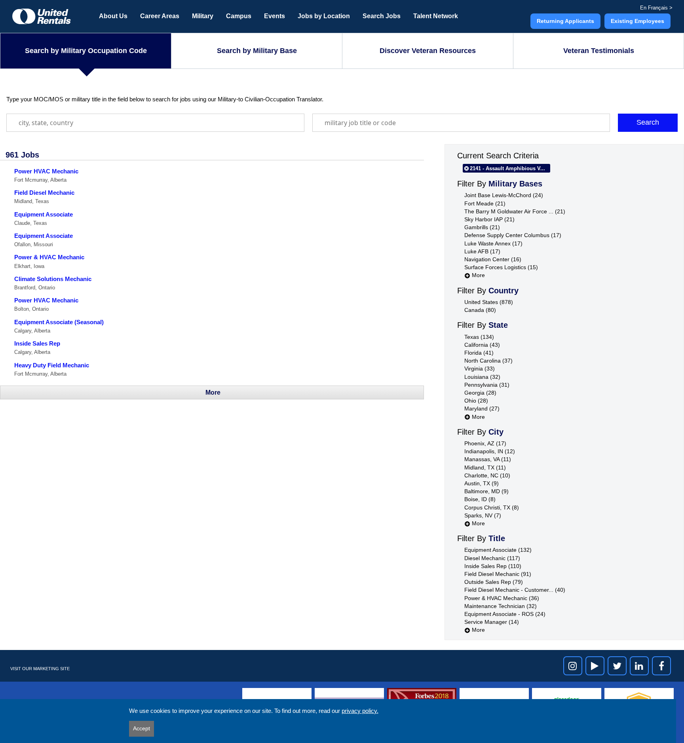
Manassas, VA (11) (487, 459)
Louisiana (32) (482, 377)
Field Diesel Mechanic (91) (497, 574)
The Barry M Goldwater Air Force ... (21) (514, 211)
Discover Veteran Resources (428, 51)
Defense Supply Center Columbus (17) (512, 235)
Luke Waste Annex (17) (493, 243)
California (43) (482, 345)
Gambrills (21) (482, 227)
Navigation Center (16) (492, 259)
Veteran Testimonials (598, 51)
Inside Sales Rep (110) (492, 566)
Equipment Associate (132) (498, 550)
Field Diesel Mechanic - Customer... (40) (514, 590)
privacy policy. (360, 710)
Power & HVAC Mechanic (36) (501, 598)
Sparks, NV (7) (482, 515)
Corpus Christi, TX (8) (491, 507)
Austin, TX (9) (481, 483)
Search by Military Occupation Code (86, 51)
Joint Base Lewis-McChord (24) (503, 195)
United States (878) (488, 302)
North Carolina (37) (488, 360)
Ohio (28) (476, 400)
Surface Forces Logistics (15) (501, 267)
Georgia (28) (480, 393)
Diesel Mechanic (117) (492, 558)
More (477, 275)
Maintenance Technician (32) (500, 606)
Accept (141, 728)
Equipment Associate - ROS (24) (504, 614)
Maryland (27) (482, 408)
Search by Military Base (257, 51)
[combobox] (155, 123)
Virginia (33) (479, 368)
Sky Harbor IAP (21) (489, 219)
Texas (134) (479, 337)
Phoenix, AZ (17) (485, 443)
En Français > (656, 8)
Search (647, 122)
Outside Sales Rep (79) (493, 582)
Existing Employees (637, 21)
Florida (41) (479, 353)
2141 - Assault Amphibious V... (507, 168)
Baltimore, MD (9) (486, 491)
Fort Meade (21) (484, 203)
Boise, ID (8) (480, 499)
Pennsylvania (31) (486, 385)
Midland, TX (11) (485, 467)
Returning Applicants (565, 21)
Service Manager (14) (491, 622)
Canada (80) (480, 310)
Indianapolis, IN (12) (489, 451)
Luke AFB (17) (482, 251)
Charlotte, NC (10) (487, 475)
